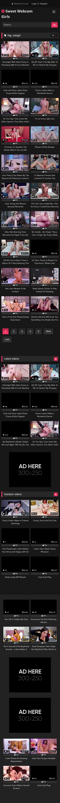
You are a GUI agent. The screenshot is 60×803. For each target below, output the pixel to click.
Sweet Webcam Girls (17, 14)
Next (48, 331)
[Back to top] (51, 794)
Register (44, 4)
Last (7, 339)
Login (34, 4)
